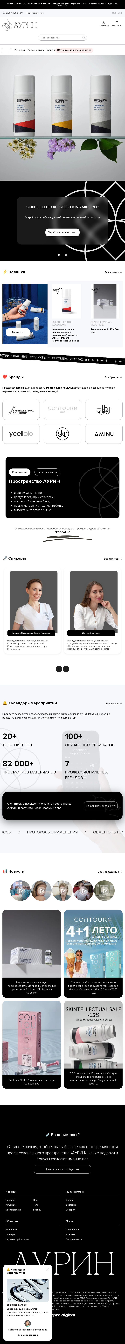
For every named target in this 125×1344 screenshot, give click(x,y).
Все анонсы (112, 703)
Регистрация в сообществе (62, 1169)
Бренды (50, 50)
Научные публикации (17, 1239)
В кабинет (104, 26)
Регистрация (19, 472)
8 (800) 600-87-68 (14, 13)
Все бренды (112, 377)
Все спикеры (111, 558)
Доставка (71, 1204)
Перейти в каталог (59, 232)
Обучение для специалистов (74, 50)
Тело (36, 1204)
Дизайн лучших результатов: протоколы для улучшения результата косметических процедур (27, 1312)
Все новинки (112, 272)
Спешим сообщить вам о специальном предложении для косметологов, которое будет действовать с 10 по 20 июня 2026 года (93, 987)
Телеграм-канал (47, 472)
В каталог (18, 332)
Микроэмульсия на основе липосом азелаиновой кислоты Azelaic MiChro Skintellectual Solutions (65, 335)
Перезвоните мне (35, 13)
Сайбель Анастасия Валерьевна (27, 1329)
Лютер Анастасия (31, 633)
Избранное (117, 26)
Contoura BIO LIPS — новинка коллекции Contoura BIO (31, 1082)
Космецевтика (36, 50)
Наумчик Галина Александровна (91, 633)
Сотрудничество (74, 1239)
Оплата (70, 1200)
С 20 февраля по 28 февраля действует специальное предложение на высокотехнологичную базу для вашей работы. (93, 1078)
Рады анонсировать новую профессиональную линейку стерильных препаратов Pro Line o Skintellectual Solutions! (32, 987)
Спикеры (10, 1234)
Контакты (71, 1234)
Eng (120, 12)
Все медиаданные (108, 871)
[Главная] (20, 24)
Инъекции (20, 50)
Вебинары (11, 1229)
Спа (35, 1200)
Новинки (10, 1200)
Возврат (70, 1209)
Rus (114, 12)
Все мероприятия (28, 1335)
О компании (72, 1229)
